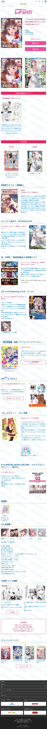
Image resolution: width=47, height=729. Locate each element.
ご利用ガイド (3, 684)
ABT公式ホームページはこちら (14, 398)
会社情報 (2, 681)
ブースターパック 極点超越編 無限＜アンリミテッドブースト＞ (33, 362)
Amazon (35, 49)
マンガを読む (12, 612)
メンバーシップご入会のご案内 (6, 689)
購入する (35, 43)
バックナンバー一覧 (23, 666)
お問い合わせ (3, 695)
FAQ (1, 692)
